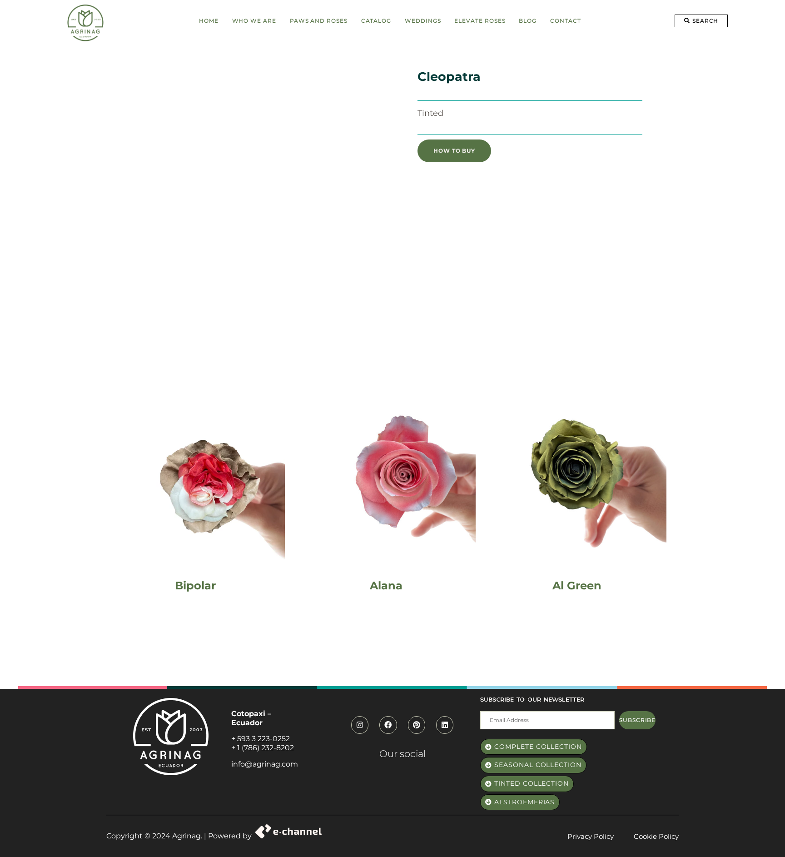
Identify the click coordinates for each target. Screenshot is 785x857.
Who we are (254, 20)
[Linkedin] (444, 724)
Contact (565, 20)
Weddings (423, 20)
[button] (701, 21)
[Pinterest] (416, 724)
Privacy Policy (590, 836)
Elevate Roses (479, 20)
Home (209, 20)
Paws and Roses (319, 20)
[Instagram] (359, 724)
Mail (487, 706)
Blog (528, 20)
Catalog (376, 20)
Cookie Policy (656, 836)
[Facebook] (388, 724)
